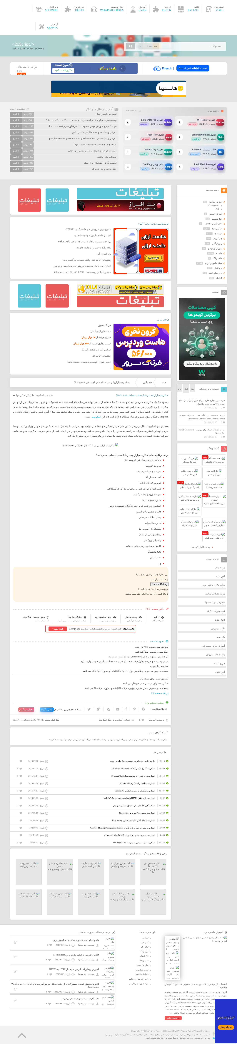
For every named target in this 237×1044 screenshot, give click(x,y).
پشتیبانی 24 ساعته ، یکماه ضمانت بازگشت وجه (87, 259)
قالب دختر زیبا (91, 896)
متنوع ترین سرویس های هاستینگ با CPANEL (88, 229)
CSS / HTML (213, 205)
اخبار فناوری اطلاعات (213, 224)
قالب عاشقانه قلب (28, 896)
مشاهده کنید (172, 1018)
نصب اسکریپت (142, 970)
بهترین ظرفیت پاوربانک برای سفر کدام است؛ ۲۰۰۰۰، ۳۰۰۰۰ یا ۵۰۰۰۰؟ (81, 120)
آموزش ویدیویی (215, 214)
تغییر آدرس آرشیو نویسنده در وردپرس (80, 998)
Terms (197, 1031)
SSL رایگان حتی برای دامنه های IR (93, 247)
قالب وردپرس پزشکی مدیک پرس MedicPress (76, 954)
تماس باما (144, 947)
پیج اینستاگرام (26, 709)
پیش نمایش (131, 617)
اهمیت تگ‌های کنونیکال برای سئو (100, 162)
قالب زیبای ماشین (91, 866)
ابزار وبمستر (217, 219)
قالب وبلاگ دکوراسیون (153, 899)
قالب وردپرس (218, 628)
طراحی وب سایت (202, 1038)
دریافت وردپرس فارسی (138, 983)
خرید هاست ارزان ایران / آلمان (153, 223)
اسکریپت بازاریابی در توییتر (135, 739)
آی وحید (190, 1038)
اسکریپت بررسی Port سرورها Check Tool (137, 813)
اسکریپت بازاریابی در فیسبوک (75, 739)
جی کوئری (217, 238)
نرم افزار (218, 268)
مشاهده (21, 74)
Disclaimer (205, 1031)
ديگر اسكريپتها (23, 395)
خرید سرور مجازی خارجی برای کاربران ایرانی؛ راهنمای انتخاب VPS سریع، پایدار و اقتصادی (202, 402)
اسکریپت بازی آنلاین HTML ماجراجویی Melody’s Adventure (129, 798)
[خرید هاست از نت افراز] (120, 210)
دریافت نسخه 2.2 (159, 693)
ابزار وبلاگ (144, 951)
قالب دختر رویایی (28, 866)
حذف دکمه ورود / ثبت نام (104, 169)
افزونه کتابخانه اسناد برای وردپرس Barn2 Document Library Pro (202, 431)
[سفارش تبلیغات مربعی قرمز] (29, 211)
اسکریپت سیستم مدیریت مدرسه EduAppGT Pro (134, 842)
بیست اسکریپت (55, 739)
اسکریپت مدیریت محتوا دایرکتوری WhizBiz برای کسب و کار (129, 835)
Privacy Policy (187, 1031)
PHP (217, 209)
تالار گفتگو (144, 956)
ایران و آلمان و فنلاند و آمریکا (96, 349)
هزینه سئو (220, 567)
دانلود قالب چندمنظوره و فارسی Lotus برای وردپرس (132, 761)
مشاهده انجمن (17, 108)
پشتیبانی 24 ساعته (101, 355)
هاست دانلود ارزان (215, 654)
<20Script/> (23, 44)
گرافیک (219, 278)
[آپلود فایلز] (181, 73)
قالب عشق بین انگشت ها (153, 870)
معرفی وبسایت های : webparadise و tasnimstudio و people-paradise (83, 138)
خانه (163, 382)
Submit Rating (159, 584)
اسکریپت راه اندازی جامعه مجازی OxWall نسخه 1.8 (133, 776)
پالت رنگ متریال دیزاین (138, 979)
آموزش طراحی (215, 202)
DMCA (176, 1031)
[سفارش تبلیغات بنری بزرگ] (120, 198)
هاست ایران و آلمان (101, 331)
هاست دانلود (151, 1038)
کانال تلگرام (47, 709)
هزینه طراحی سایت (215, 593)
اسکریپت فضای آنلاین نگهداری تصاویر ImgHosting (133, 820)
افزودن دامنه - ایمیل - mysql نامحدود (92, 235)
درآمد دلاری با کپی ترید (213, 585)
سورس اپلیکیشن (215, 248)
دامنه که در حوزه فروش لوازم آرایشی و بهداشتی (92, 150)
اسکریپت (96, 416)
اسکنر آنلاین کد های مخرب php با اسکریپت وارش (134, 805)
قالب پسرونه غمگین (60, 896)
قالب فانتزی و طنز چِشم (60, 869)
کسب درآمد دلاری (216, 611)
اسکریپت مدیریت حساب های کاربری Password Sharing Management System (122, 828)
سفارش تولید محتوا (215, 602)
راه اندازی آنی (103, 253)
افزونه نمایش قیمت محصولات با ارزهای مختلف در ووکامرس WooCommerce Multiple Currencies (55, 985)
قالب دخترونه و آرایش (122, 866)
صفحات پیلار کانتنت (107, 156)
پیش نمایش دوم (103, 617)
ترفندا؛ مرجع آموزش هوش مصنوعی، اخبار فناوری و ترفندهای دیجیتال (82, 126)
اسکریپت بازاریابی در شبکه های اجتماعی (106, 739)
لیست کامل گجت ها (201, 547)
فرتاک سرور (163, 319)
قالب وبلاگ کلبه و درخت (122, 899)
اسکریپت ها (38, 395)
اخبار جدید (220, 619)
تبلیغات (145, 938)
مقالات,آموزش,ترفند (213, 263)
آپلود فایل (220, 672)
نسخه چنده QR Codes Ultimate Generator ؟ (95, 144)
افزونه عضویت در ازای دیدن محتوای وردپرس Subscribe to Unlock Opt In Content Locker (202, 417)
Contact (168, 1031)
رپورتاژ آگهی (217, 243)
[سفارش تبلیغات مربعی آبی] (57, 211)
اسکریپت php (153, 739)
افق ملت (220, 576)
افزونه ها (218, 234)
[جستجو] (130, 46)
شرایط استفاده (142, 974)
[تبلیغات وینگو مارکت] (202, 379)
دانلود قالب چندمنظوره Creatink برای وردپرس (75, 940)
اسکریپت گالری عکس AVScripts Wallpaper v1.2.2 (133, 768)
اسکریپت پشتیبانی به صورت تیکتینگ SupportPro (135, 791)
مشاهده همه (131, 110)
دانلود (156, 617)
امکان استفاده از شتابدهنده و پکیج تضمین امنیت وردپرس (82, 266)
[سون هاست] (94, 73)
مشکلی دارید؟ (75, 617)
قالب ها (219, 253)
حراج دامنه (219, 663)
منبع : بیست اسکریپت (34, 617)
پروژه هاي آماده (215, 273)
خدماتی (147, 382)
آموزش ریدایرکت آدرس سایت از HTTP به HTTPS (74, 969)
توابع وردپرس (142, 965)
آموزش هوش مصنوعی (213, 645)
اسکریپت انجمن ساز (106, 114)
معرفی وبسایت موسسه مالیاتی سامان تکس (94, 132)
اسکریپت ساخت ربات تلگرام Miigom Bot (137, 783)
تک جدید (221, 637)
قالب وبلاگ (217, 258)
